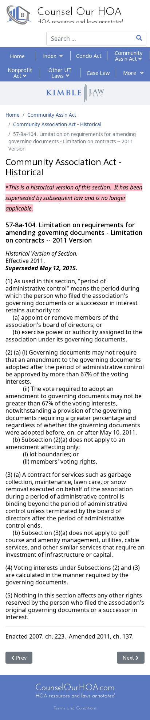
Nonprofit (20, 72)
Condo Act (89, 55)
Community (128, 55)
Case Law (98, 72)
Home (17, 56)
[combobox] (84, 38)
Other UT (60, 72)
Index (51, 55)
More (130, 72)
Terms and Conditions (75, 708)
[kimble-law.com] (75, 93)
